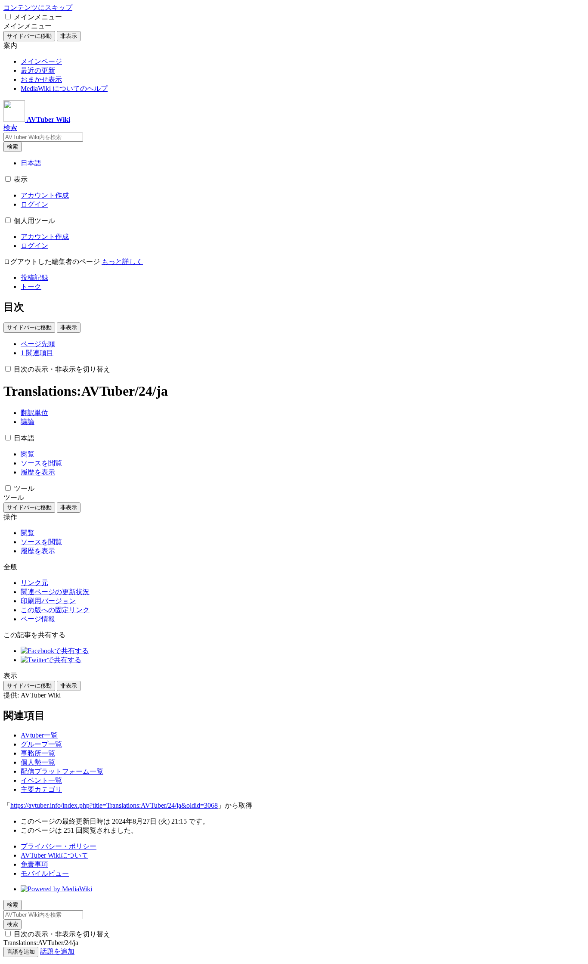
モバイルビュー (45, 873)
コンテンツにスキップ (37, 7)
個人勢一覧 (38, 762)
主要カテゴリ (41, 789)
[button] (8, 16)
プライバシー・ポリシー (58, 846)
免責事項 (34, 864)
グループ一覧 (41, 744)
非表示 (68, 36)
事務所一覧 (38, 753)
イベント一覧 (41, 780)
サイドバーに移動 (29, 36)
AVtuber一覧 (39, 735)
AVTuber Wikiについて (54, 855)
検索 (12, 146)
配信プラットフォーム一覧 (62, 771)
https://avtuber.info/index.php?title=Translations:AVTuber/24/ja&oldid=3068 (114, 805)
